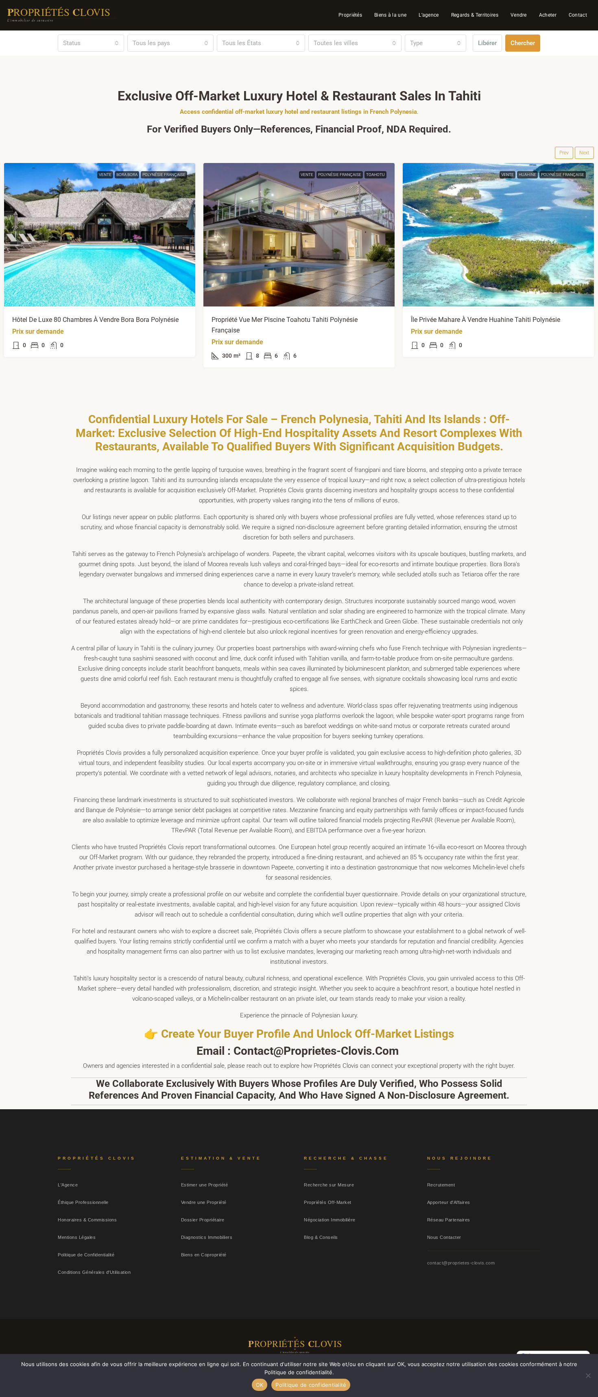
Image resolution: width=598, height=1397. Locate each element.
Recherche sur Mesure (329, 1184)
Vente (105, 174)
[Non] (588, 1375)
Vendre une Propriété (204, 1202)
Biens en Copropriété (204, 1254)
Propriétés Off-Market (327, 1202)
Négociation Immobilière (330, 1219)
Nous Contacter (444, 1237)
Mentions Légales (77, 1237)
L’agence (429, 15)
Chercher (523, 43)
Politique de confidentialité (310, 1385)
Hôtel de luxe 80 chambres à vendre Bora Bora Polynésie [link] (95, 320)
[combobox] (91, 43)
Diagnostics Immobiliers (207, 1237)
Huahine (527, 174)
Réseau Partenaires (448, 1219)
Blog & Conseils (321, 1237)
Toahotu (375, 174)
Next (584, 153)
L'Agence (68, 1184)
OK (260, 1385)
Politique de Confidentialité (86, 1254)
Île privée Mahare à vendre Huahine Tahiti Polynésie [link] (485, 320)
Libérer (487, 43)
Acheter (548, 15)
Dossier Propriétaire (203, 1219)
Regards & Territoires (474, 15)
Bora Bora (126, 174)
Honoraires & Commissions (87, 1219)
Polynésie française (164, 174)
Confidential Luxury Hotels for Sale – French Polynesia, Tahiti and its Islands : (288, 419)
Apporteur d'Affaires (448, 1202)
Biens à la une (390, 15)
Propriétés (350, 15)
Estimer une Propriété (204, 1184)
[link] (99, 234)
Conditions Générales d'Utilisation (94, 1272)
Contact (578, 15)
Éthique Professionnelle (83, 1202)
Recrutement (441, 1184)
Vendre (519, 15)
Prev (564, 153)
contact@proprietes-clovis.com (461, 1262)
